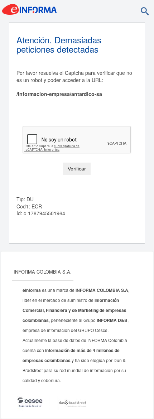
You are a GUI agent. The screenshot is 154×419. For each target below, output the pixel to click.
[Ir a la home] (29, 8)
